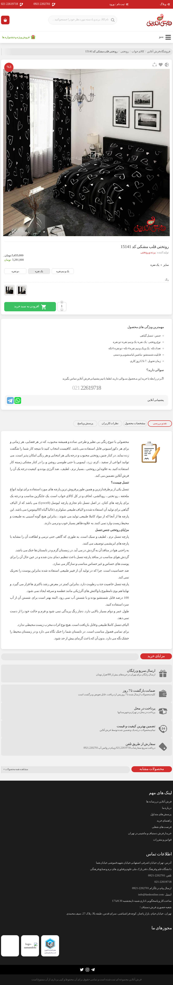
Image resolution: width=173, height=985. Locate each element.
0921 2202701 (42, 4)
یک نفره (39, 271)
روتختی (124, 51)
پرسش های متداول (161, 814)
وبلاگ (163, 4)
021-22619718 (163, 881)
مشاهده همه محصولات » (15, 769)
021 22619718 (9, 4)
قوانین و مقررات (162, 839)
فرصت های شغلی (162, 827)
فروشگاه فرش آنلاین (158, 51)
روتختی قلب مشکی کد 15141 (101, 51)
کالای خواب (138, 51)
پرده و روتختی (148, 252)
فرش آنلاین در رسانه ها (159, 801)
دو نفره (15, 271)
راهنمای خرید (164, 820)
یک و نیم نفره (62, 271)
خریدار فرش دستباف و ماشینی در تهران (150, 833)
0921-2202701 (156, 875)
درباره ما (167, 807)
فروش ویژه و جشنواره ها (16, 37)
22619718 (86, 387)
